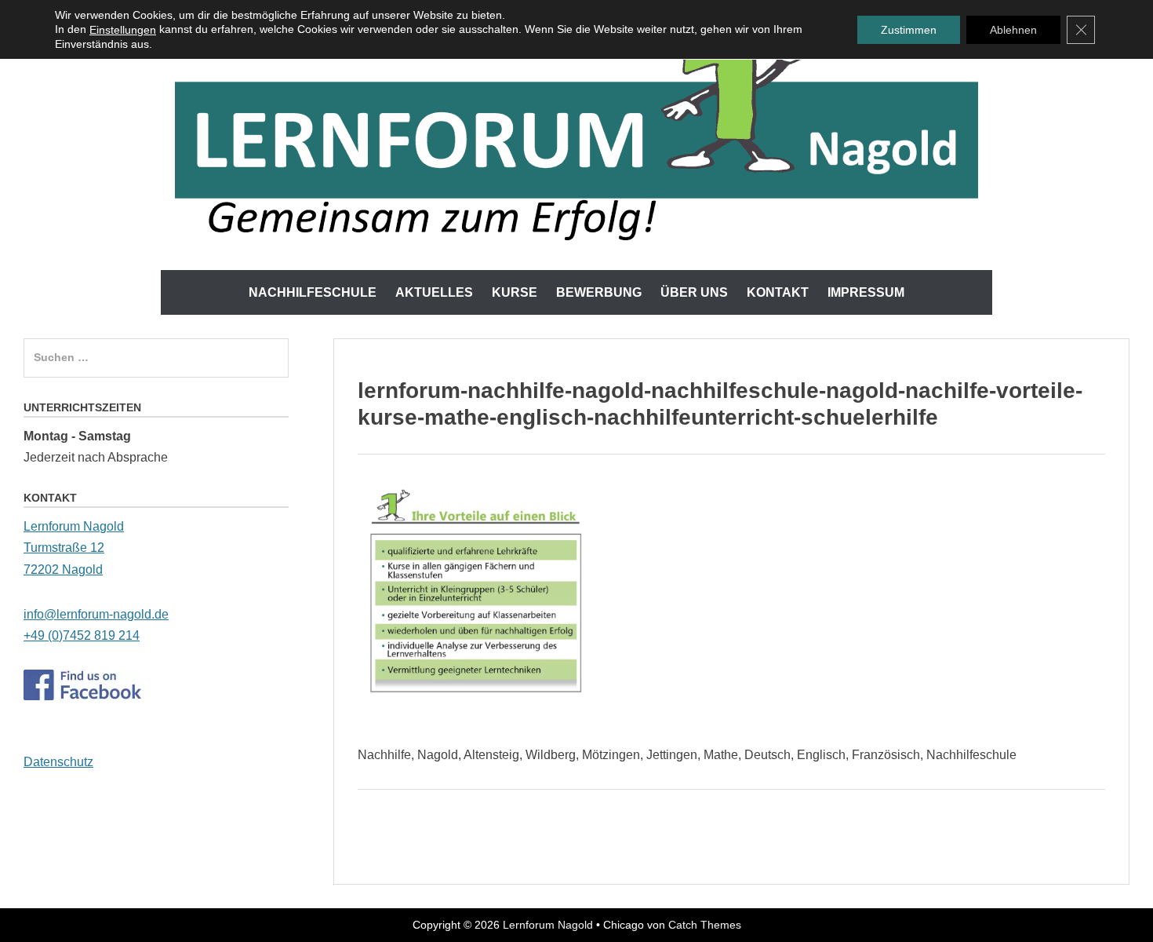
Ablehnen (1013, 30)
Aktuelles (434, 292)
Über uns (694, 292)
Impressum (865, 292)
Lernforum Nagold (548, 924)
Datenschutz (58, 762)
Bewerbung (599, 292)
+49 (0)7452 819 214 (82, 635)
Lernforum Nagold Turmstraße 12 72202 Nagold (74, 547)
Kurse (514, 292)
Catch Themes (704, 924)
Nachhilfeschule (312, 292)
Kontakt (778, 292)
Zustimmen (909, 30)
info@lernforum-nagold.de (96, 614)
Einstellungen (122, 30)
